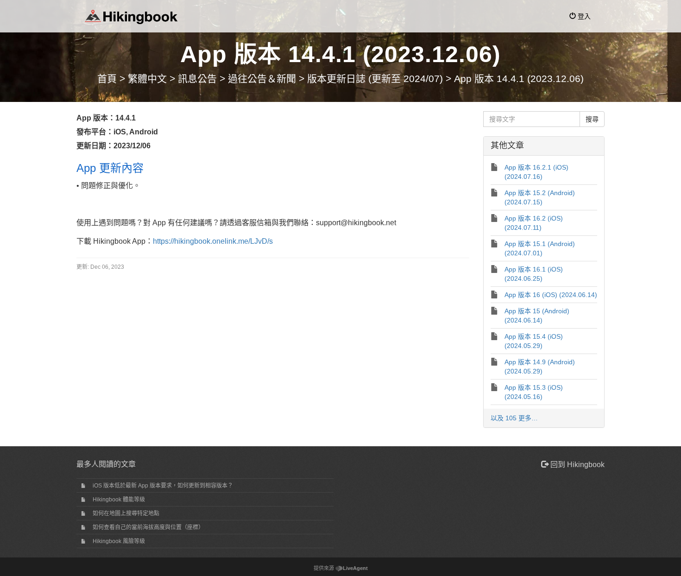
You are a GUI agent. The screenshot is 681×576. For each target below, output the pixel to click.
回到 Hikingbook (577, 464)
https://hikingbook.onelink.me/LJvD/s (213, 241)
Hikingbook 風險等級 (119, 541)
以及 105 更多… (514, 418)
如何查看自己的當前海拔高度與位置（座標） (148, 527)
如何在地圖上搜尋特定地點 (126, 513)
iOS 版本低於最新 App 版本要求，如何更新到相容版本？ (163, 485)
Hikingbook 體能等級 (119, 499)
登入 (583, 16)
